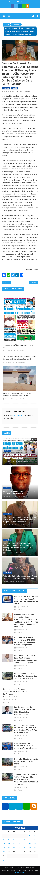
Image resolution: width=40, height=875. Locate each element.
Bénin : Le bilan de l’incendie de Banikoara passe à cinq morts (26, 761)
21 (25, 848)
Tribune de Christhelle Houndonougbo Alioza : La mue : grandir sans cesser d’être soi (20, 577)
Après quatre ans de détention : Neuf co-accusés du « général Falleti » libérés (17, 394)
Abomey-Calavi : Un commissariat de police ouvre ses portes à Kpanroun (26, 745)
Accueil (11, 2)
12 (14, 844)
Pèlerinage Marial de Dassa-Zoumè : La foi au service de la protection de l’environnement (15, 693)
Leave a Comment (24, 92)
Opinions (7, 488)
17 (4, 848)
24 (4, 852)
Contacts (28, 2)
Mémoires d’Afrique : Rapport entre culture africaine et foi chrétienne (19, 492)
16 (35, 844)
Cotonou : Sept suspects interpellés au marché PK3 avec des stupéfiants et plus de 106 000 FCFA (25, 729)
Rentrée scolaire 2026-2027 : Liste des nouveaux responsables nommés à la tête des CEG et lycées (26, 659)
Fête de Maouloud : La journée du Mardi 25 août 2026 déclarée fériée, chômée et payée (24, 711)
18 (9, 848)
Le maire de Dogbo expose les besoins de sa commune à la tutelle (34, 282)
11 (9, 844)
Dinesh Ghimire (19, 872)
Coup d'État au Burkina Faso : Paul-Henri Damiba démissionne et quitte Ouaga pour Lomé (19, 358)
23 (35, 848)
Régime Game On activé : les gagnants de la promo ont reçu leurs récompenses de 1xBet (26, 600)
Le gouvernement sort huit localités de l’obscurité (8, 282)
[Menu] (9, 16)
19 (14, 848)
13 (19, 844)
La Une (7, 451)
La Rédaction (19, 2)
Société (14, 88)
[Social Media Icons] (5, 806)
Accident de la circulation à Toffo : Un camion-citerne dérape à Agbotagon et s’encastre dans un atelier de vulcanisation (26, 779)
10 (4, 844)
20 (19, 848)
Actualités (6, 88)
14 (25, 844)
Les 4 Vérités (20, 351)
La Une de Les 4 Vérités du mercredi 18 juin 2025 (18, 346)
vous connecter (17, 415)
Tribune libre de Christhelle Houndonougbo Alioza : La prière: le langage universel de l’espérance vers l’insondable (19, 519)
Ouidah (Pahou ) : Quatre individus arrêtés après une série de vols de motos (25, 676)
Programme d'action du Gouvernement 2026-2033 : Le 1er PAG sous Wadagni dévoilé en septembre (25, 641)
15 (30, 844)
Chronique (8, 514)
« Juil (3, 861)
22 (30, 848)
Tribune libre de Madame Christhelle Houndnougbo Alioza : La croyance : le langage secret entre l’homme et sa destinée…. (18, 546)
